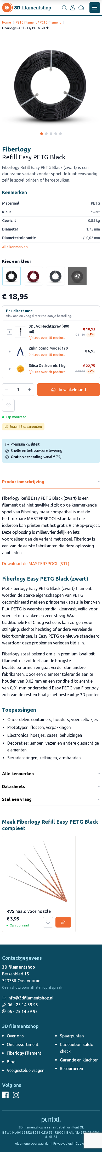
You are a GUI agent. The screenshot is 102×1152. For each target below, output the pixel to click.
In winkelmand (72, 389)
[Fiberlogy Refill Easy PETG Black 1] (41, 133)
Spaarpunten (72, 1035)
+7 (77, 276)
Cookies (81, 1143)
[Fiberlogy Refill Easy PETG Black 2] (46, 133)
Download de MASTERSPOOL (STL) (35, 563)
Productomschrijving (23, 481)
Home (6, 22)
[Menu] (94, 7)
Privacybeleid (63, 1143)
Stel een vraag (17, 799)
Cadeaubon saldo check (76, 1048)
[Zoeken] (64, 7)
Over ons (15, 1035)
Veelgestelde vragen (25, 1070)
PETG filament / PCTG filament (38, 22)
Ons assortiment (22, 1044)
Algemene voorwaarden (32, 1143)
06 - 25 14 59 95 (23, 1004)
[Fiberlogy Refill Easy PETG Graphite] (55, 276)
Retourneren (71, 1068)
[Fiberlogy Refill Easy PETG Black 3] (51, 133)
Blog (11, 1061)
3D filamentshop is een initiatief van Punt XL (51, 1127)
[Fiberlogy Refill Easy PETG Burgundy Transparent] (33, 276)
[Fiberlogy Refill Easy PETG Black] (51, 83)
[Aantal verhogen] (29, 390)
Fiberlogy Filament (24, 1053)
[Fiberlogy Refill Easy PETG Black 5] (60, 133)
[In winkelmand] (63, 922)
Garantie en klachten (79, 1060)
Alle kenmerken (15, 247)
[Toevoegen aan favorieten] (8, 405)
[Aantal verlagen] (6, 390)
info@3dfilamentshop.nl (30, 998)
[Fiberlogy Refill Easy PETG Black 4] (55, 133)
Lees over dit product (47, 337)
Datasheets (13, 786)
